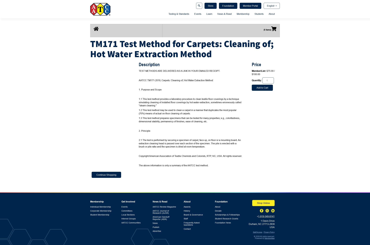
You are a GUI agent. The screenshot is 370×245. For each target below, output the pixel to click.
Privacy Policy (269, 232)
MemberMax (270, 238)
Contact (187, 229)
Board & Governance (193, 215)
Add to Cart (262, 87)
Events (197, 14)
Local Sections (128, 215)
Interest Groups (128, 219)
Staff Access (257, 232)
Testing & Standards (179, 14)
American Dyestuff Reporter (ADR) (161, 218)
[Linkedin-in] (273, 210)
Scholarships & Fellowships (227, 215)
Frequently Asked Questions (192, 224)
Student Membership (99, 215)
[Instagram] (267, 210)
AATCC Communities (131, 223)
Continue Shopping (106, 175)
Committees (126, 211)
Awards (187, 207)
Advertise (157, 231)
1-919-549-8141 (266, 216)
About (272, 14)
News (155, 223)
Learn (209, 14)
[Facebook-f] (261, 210)
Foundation (221, 201)
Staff (186, 219)
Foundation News (223, 223)
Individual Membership (100, 207)
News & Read (224, 14)
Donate (218, 211)
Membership (243, 14)
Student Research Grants (226, 219)
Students (259, 14)
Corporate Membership (100, 211)
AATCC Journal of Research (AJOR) (161, 212)
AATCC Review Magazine (164, 207)
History (187, 211)
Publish (156, 227)
